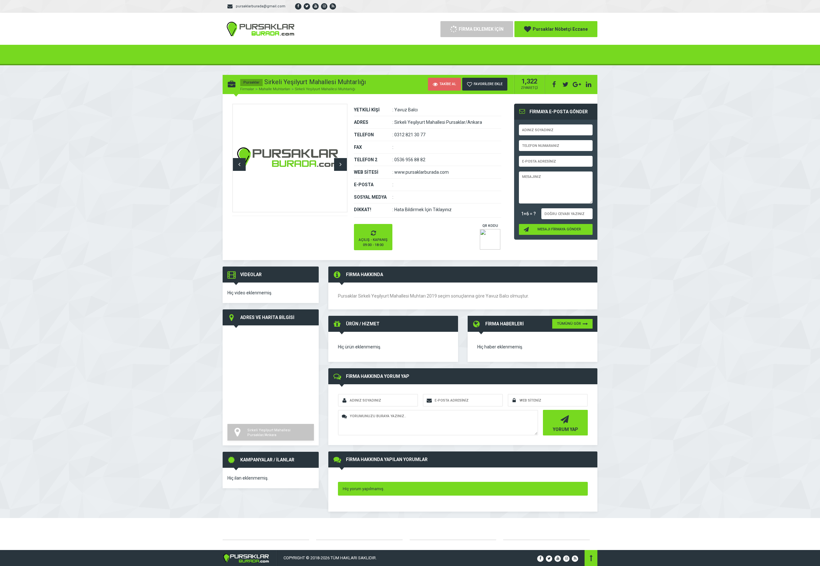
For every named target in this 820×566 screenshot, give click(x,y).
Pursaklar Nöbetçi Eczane (560, 29)
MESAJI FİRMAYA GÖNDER (559, 229)
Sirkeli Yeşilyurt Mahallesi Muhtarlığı (325, 89)
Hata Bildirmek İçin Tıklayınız (423, 209)
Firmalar (247, 89)
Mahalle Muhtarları (274, 89)
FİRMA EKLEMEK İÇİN (481, 29)
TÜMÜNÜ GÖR (569, 324)
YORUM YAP (565, 429)
